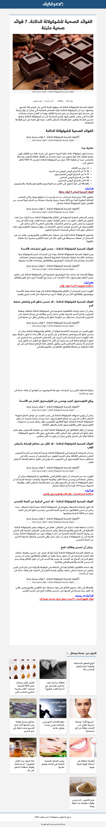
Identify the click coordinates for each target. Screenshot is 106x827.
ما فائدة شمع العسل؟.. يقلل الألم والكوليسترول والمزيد (68, 494)
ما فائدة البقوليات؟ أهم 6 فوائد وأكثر (76, 286)
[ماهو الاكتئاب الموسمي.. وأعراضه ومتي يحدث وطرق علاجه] (53, 717)
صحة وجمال (77, 653)
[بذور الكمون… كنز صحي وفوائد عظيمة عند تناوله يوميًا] (83, 793)
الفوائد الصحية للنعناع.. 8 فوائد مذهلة (76, 192)
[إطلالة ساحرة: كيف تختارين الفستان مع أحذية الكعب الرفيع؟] (53, 678)
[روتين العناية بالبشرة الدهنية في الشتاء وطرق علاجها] (53, 756)
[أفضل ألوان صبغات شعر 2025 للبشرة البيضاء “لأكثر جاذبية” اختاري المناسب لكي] (23, 678)
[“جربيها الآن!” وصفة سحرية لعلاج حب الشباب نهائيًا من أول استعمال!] (83, 717)
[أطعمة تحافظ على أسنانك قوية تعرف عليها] (83, 756)
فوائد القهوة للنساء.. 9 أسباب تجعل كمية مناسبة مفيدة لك (66, 599)
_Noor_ (60, 101)
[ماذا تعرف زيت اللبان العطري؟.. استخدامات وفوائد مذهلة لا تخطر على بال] (23, 756)
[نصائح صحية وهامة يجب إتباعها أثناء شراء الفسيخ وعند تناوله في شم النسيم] (23, 717)
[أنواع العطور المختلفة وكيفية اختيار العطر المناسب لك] (83, 678)
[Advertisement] (53, 368)
